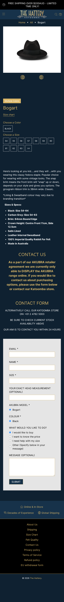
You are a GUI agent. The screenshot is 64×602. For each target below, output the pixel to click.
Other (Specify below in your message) (29, 447)
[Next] (41, 77)
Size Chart (32, 534)
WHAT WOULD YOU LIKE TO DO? (28, 427)
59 (43, 141)
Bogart (16, 409)
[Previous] (22, 77)
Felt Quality (32, 539)
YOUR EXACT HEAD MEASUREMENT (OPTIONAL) (30, 390)
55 (14, 141)
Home (22, 22)
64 (28, 148)
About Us (32, 524)
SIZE (12, 375)
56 (21, 141)
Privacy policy (32, 549)
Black (8, 128)
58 (36, 141)
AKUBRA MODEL (19, 404)
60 (51, 141)
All (31, 22)
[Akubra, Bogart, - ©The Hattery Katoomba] (32, 49)
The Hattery (35, 578)
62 (14, 148)
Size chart (9, 114)
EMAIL (13, 348)
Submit (16, 481)
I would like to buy (23, 432)
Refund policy (32, 560)
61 (6, 148)
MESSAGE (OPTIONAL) (22, 455)
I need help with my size (26, 440)
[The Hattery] (32, 14)
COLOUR (15, 416)
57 (28, 141)
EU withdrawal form (32, 565)
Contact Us (32, 544)
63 (21, 148)
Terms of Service (32, 554)
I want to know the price (26, 436)
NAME (13, 361)
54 (6, 141)
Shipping (32, 529)
